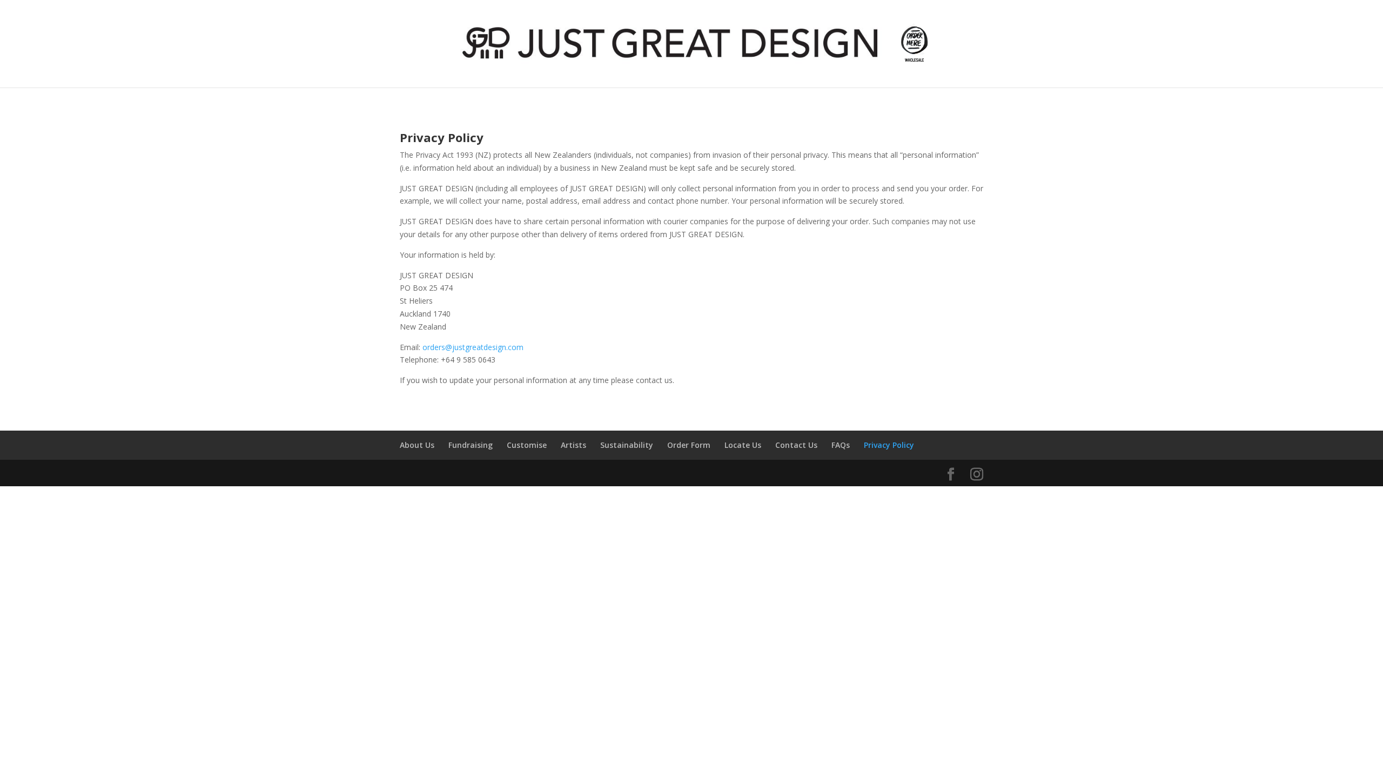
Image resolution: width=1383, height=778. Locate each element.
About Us (417, 445)
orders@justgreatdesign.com (472, 347)
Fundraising (470, 445)
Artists (573, 445)
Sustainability (626, 445)
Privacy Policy (889, 445)
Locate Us (742, 445)
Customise (527, 445)
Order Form (688, 445)
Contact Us (796, 445)
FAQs (840, 445)
